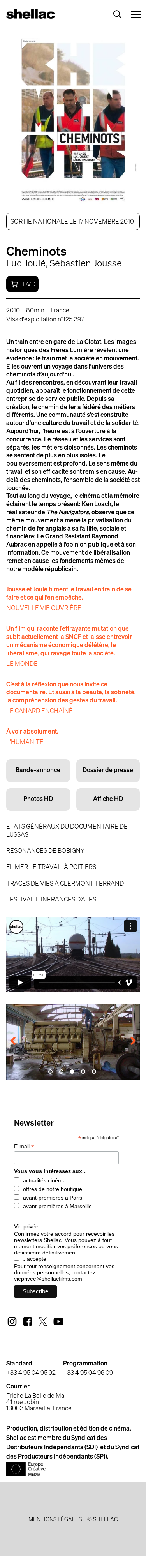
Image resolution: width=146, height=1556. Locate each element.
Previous (18, 1042)
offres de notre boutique (52, 1189)
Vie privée (26, 1226)
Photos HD (38, 799)
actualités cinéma (44, 1180)
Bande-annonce (38, 770)
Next (128, 1042)
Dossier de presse (108, 770)
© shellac (102, 1519)
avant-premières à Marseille (57, 1206)
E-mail (24, 1146)
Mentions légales (55, 1519)
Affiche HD (108, 799)
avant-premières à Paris (52, 1197)
